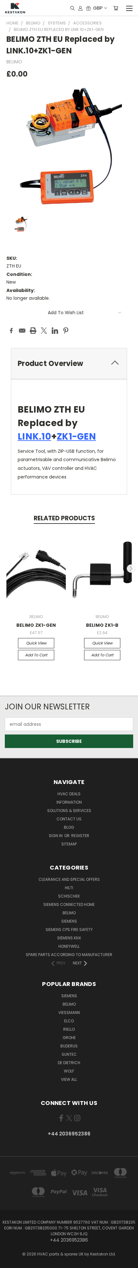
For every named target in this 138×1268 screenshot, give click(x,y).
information (69, 802)
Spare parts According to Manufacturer (69, 954)
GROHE (69, 1037)
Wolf (69, 1071)
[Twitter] (44, 330)
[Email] (22, 330)
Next (131, 568)
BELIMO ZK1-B (102, 625)
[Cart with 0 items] (115, 8)
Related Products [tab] (64, 518)
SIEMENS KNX (69, 938)
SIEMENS (69, 921)
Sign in (56, 835)
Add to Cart (36, 655)
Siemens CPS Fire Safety (69, 929)
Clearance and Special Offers (69, 879)
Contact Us (69, 819)
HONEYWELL (69, 946)
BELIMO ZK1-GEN (36, 625)
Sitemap (69, 844)
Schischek (69, 896)
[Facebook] (11, 330)
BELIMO (69, 913)
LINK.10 (34, 436)
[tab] (69, 363)
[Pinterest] (66, 330)
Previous (7, 568)
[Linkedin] (55, 330)
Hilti (69, 887)
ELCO (69, 1021)
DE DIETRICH (69, 1062)
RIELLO (69, 1029)
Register (80, 835)
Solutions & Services (69, 810)
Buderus (69, 1046)
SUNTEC (69, 1054)
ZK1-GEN (76, 436)
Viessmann (69, 1012)
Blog (69, 827)
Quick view (36, 643)
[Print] (33, 330)
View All (69, 1079)
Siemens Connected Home (69, 904)
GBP (98, 8)
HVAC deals (69, 794)
